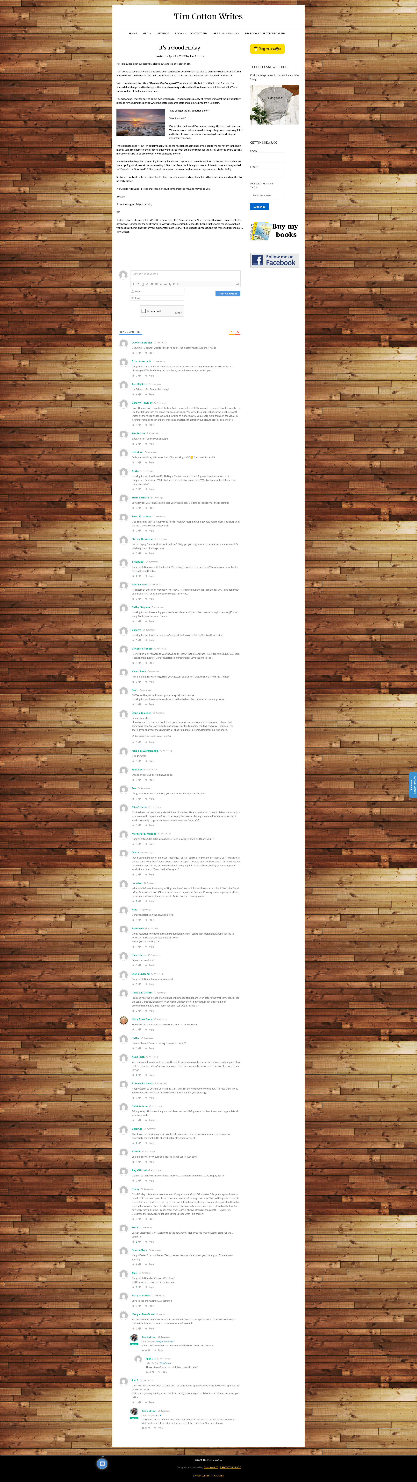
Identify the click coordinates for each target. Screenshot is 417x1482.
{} (174, 284)
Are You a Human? (261, 185)
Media (147, 33)
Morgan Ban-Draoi (164, 1341)
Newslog (163, 33)
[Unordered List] (156, 284)
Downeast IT (211, 1467)
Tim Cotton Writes (208, 16)
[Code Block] (165, 284)
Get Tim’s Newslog (226, 33)
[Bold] (133, 284)
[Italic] (138, 284)
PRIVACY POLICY (230, 1467)
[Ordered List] (152, 284)
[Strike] (147, 284)
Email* (254, 167)
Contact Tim (199, 33)
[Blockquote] (161, 284)
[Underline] (142, 284)
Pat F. (158, 1415)
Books (179, 33)
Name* (254, 150)
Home (133, 33)
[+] (179, 284)
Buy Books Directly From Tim (265, 33)
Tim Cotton (197, 56)
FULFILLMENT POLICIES (209, 1475)
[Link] (170, 284)
